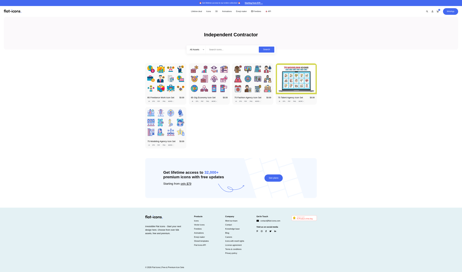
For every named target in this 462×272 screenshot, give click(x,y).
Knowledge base (232, 229)
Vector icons (199, 225)
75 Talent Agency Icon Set (290, 97)
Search (266, 49)
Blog (227, 233)
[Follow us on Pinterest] (257, 231)
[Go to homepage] (12, 11)
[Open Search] (427, 11)
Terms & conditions (233, 249)
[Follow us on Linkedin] (275, 231)
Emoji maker (241, 11)
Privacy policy (231, 253)
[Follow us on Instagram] (262, 231)
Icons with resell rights (234, 241)
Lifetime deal (196, 11)
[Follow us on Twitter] (270, 231)
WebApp (450, 11)
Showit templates (201, 241)
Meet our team (231, 221)
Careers (228, 237)
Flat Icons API (200, 245)
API (269, 11)
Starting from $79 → (254, 3)
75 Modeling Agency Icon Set (161, 141)
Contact (228, 225)
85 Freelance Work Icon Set (160, 97)
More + (170, 101)
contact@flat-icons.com (270, 221)
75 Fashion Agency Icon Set (247, 97)
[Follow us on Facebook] (266, 231)
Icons (208, 11)
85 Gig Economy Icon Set (203, 97)
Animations (227, 11)
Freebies (257, 11)
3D (216, 11)
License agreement (233, 245)
